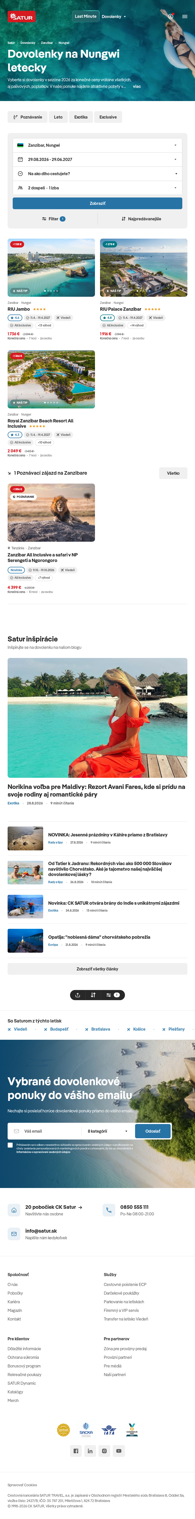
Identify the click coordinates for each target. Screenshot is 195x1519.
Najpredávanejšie (144, 218)
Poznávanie (31, 117)
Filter (56, 218)
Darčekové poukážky (121, 1293)
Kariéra (14, 1301)
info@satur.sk (41, 1231)
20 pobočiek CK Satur (50, 1207)
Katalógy (15, 1391)
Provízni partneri (118, 1357)
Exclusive (108, 117)
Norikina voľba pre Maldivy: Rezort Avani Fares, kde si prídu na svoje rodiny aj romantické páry (96, 790)
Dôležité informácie (24, 1348)
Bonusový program (24, 1365)
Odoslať (152, 1131)
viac (137, 86)
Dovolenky (111, 16)
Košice (139, 1029)
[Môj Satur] (170, 16)
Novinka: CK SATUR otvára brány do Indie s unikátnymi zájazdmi (113, 903)
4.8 (109, 318)
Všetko (173, 473)
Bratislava (100, 1029)
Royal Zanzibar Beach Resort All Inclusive (40, 423)
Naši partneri (115, 1374)
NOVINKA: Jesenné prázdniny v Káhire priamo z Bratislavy (108, 835)
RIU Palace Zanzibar (120, 309)
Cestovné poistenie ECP (125, 1284)
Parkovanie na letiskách (124, 1301)
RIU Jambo (19, 309)
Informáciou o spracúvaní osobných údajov (43, 1152)
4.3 (17, 435)
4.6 (17, 318)
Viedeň (20, 1029)
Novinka (16, 570)
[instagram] (104, 1451)
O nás (13, 1284)
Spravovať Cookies (22, 1485)
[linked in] (90, 1451)
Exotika (81, 117)
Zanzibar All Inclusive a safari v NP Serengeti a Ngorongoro (43, 557)
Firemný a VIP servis (121, 1310)
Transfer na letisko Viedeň (126, 1319)
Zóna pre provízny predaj (125, 1348)
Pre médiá (112, 1365)
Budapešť (59, 1029)
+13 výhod (44, 325)
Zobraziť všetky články (97, 968)
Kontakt (14, 1319)
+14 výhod (136, 325)
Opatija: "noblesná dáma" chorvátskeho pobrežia (99, 937)
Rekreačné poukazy (24, 1374)
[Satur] (21, 16)
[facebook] (76, 1451)
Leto (58, 117)
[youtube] (119, 1451)
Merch (13, 1400)
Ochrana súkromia (23, 1357)
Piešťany (176, 1029)
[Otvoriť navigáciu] (185, 16)
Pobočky (15, 1293)
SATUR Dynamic (22, 1383)
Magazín (15, 1310)
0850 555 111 (134, 1207)
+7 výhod (44, 578)
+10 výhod (44, 442)
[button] (97, 145)
